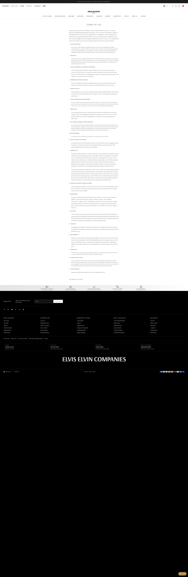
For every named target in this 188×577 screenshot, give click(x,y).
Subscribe (58, 301)
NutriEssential (153, 332)
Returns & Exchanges (44, 325)
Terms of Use (14, 338)
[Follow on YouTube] (12, 309)
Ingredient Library (7, 330)
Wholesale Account (118, 325)
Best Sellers (6, 323)
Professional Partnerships (119, 332)
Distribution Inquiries (118, 330)
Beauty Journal (7, 332)
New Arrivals (6, 320)
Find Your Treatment (8, 327)
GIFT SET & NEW (47, 16)
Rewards (79, 323)
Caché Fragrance (153, 330)
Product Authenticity (44, 332)
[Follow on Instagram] (8, 309)
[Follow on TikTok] (15, 309)
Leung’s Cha (152, 327)
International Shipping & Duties (36, 338)
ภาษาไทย (16, 371)
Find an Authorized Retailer (119, 320)
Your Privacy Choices (22, 338)
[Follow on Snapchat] (23, 309)
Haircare (99, 16)
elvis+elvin (152, 320)
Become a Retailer (117, 327)
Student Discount (80, 325)
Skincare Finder (60, 16)
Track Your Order (43, 327)
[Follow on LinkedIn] (19, 309)
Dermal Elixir (153, 325)
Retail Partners (117, 323)
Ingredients (117, 16)
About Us (135, 16)
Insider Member (80, 320)
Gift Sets (5, 325)
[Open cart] (181, 6)
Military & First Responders (82, 327)
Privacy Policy (7, 338)
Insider (143, 16)
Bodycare (80, 16)
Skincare (71, 16)
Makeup (107, 16)
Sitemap (46, 338)
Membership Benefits (81, 330)
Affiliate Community (81, 332)
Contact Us (42, 320)
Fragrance (89, 16)
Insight (126, 16)
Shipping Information (44, 323)
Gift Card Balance (44, 330)
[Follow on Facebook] (4, 309)
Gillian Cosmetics (153, 323)
